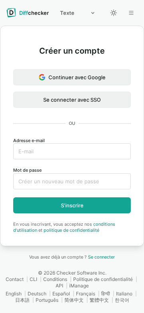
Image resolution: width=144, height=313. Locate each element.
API (59, 286)
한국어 (122, 300)
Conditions (55, 279)
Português (47, 300)
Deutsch (37, 294)
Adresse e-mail (29, 140)
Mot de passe (27, 170)
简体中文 (74, 300)
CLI (33, 279)
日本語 (22, 300)
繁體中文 (99, 300)
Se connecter (101, 257)
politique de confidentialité (71, 230)
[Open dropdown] (131, 12)
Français (85, 294)
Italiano (124, 294)
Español (61, 294)
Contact (15, 279)
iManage (79, 286)
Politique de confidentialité (103, 279)
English (14, 294)
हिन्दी (105, 294)
